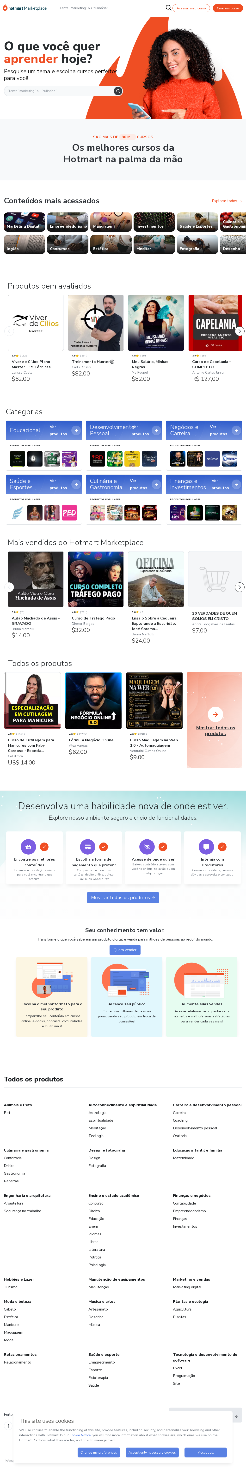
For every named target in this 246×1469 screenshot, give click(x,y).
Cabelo (10, 1309)
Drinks (9, 1165)
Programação (184, 1375)
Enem (93, 1226)
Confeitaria (13, 1158)
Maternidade (183, 1158)
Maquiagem (13, 1332)
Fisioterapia (98, 1377)
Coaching (180, 1120)
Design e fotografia (106, 1150)
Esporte (95, 1370)
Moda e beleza (17, 1301)
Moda (8, 1340)
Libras (93, 1242)
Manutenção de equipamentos (116, 1279)
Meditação (97, 1128)
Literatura (96, 1249)
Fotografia (97, 1165)
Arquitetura (13, 1203)
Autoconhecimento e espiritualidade (122, 1105)
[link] (24, 222)
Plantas (179, 1317)
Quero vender (125, 950)
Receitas (11, 1181)
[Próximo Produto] (240, 326)
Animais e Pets (18, 1105)
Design (94, 1158)
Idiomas (94, 1234)
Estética (11, 1317)
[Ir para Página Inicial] (25, 8)
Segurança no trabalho (22, 1211)
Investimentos (185, 1226)
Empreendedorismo (189, 1211)
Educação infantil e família (197, 1150)
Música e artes (102, 1301)
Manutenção (98, 1287)
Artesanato (98, 1309)
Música (94, 1324)
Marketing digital (187, 1287)
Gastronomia (14, 1173)
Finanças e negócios (192, 1195)
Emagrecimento (101, 1362)
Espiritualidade (100, 1120)
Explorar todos (224, 201)
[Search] (118, 91)
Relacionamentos (20, 1354)
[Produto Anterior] (9, 326)
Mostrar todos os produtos (120, 897)
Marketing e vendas (191, 1279)
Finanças (180, 1218)
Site (176, 1383)
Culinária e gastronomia (26, 1150)
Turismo (11, 1287)
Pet (7, 1112)
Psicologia (97, 1265)
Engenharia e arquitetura (27, 1195)
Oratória (180, 1136)
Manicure (11, 1324)
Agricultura (182, 1309)
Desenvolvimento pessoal (195, 1128)
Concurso (96, 1203)
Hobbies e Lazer (19, 1279)
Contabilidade (184, 1203)
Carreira (179, 1112)
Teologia (96, 1136)
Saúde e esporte (104, 1354)
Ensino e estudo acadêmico (113, 1195)
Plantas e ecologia (190, 1301)
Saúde (93, 1385)
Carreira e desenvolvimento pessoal (207, 1105)
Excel (177, 1368)
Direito (94, 1211)
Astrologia (97, 1112)
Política (94, 1257)
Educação (96, 1218)
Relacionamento (17, 1362)
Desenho (96, 1317)
